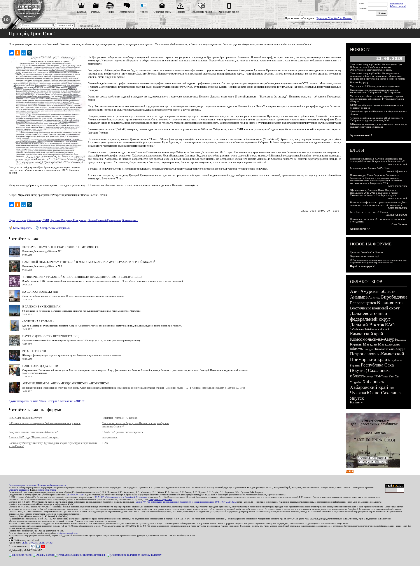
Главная (81, 11)
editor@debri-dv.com (46, 490)
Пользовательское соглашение (22, 485)
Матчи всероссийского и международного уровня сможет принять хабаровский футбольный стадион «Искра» (377, 99)
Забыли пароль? (398, 6)
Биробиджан (394, 297)
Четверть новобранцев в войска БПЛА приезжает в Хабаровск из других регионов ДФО (376, 119)
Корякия (401, 340)
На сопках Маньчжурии (40, 291)
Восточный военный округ (375, 308)
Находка (368, 349)
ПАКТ (106, 442)
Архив (110, 11)
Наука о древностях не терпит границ (50, 336)
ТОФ (377, 376)
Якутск (357, 398)
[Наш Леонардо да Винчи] (14, 375)
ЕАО (390, 324)
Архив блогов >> (360, 228)
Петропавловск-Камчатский (377, 353)
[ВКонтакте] (11, 53)
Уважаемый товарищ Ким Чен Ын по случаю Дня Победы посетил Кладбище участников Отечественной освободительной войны (376, 67)
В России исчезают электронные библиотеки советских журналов (44, 423)
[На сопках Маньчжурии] (14, 300)
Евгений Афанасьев (396, 171)
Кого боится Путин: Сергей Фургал (369, 212)
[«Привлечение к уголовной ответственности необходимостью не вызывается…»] (14, 285)
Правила (180, 11)
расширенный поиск (89, 25)
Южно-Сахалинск (384, 392)
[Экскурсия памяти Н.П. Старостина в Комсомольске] (14, 256)
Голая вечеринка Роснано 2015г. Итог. (370, 168)
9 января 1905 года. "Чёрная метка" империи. (34, 437)
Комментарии (126, 11)
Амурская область (378, 291)
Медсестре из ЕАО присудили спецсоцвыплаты (374, 86)
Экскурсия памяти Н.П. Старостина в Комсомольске (61, 247)
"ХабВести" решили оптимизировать (122, 432)
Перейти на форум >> (363, 266)
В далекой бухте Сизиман (41, 306)
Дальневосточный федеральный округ (370, 316)
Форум (144, 11)
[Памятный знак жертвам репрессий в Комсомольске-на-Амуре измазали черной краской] (14, 271)
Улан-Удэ (394, 376)
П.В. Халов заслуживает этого (25, 417)
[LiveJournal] (29, 53)
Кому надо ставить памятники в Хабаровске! (33, 432)
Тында (384, 376)
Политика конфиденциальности (51, 485)
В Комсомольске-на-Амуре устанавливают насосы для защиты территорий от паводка (378, 125)
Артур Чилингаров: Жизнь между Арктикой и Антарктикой (65, 383)
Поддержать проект (201, 11)
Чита (391, 387)
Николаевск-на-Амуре (389, 349)
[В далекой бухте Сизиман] (14, 315)
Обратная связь (162, 11)
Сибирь (369, 376)
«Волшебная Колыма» (38, 321)
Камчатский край (366, 333)
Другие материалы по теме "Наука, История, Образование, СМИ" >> (47, 401)
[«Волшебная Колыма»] (14, 330)
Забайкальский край (376, 329)
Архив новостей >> (361, 135)
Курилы (356, 344)
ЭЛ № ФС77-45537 (75, 494)
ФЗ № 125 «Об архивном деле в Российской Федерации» (120, 497)
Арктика (374, 297)
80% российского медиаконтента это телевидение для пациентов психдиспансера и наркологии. (378, 261)
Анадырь (359, 297)
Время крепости (34, 351)
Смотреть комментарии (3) (55, 227)
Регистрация (396, 3)
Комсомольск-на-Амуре (373, 339)
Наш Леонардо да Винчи (40, 366)
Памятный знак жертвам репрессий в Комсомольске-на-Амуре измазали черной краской (88, 262)
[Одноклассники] (17, 53)
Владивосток (390, 302)
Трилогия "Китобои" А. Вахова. (334, 18)
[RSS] (350, 472)
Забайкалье (357, 329)
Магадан (370, 344)
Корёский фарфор (359, 82)
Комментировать (22, 227)
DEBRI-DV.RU (45, 543)
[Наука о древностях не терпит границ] (14, 345)
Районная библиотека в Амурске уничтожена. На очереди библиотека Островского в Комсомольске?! (377, 160)
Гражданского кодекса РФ (160, 499)
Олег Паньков (399, 224)
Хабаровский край (369, 387)
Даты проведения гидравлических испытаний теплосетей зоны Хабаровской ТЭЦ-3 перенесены (376, 91)
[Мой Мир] (23, 53)
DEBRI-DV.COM (29, 543)
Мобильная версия (229, 11)
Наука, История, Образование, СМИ (29, 220)
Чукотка (358, 392)
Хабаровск (373, 381)
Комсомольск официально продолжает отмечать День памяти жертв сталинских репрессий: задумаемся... (378, 203)
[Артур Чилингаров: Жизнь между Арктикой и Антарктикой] (14, 392)
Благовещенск (130, 220)
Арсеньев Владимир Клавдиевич (68, 220)
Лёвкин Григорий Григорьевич (104, 220)
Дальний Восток (367, 324)
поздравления (109, 437)
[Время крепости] (14, 360)
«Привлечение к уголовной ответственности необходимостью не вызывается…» (82, 276)
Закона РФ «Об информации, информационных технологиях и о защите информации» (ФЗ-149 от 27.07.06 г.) (186, 502)
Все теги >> (356, 402)
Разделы (95, 11)
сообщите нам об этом (67, 533)
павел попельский (397, 164)
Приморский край (368, 359)
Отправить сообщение (19, 490)
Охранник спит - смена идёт (365, 256)
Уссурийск (356, 382)
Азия (355, 291)
